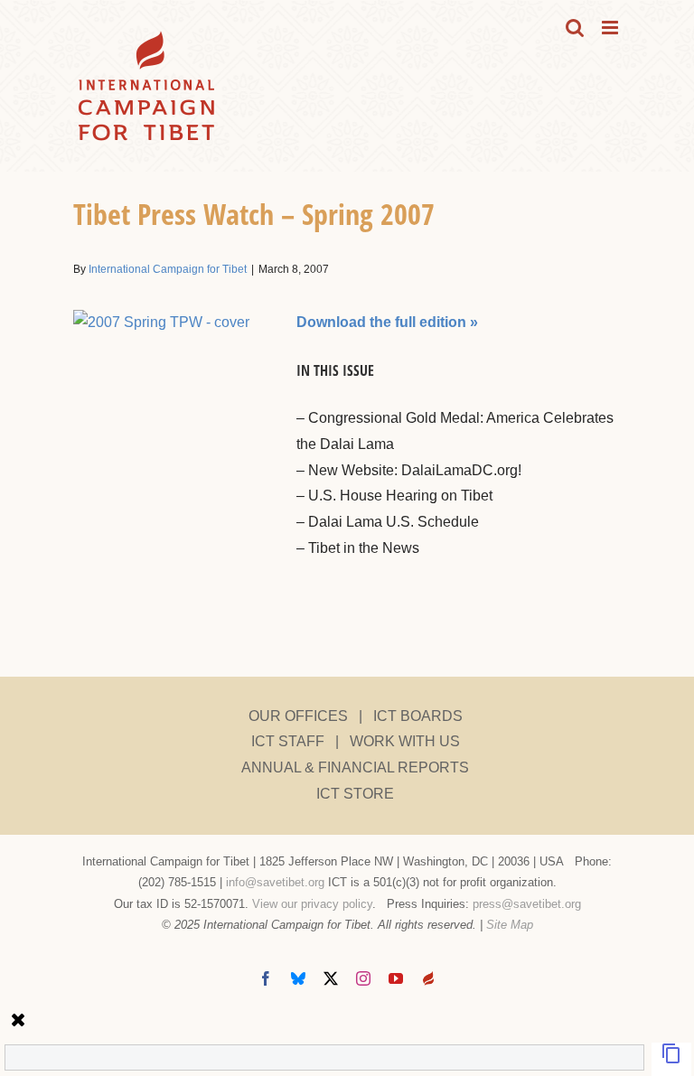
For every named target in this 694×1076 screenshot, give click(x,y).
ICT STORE (355, 793)
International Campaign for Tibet (168, 269)
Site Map (509, 924)
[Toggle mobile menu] (611, 27)
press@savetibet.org (527, 904)
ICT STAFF (287, 741)
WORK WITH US (405, 741)
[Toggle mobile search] (575, 27)
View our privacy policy (312, 904)
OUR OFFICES (298, 716)
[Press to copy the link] (671, 1059)
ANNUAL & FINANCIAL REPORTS (355, 767)
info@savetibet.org (275, 882)
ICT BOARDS (418, 716)
